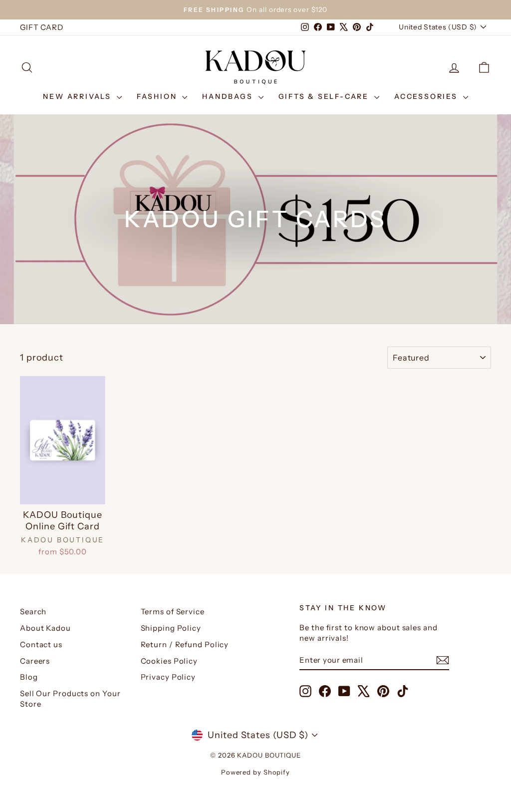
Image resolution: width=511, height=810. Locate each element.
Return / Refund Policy (185, 644)
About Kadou (45, 628)
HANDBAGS (229, 96)
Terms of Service (173, 611)
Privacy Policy (168, 677)
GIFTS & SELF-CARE (325, 96)
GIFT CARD (41, 27)
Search (33, 611)
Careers (35, 661)
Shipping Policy (171, 628)
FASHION (158, 96)
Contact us (41, 644)
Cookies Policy (169, 661)
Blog (29, 677)
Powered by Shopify (255, 772)
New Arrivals (78, 96)
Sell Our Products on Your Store (70, 699)
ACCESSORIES (427, 96)
